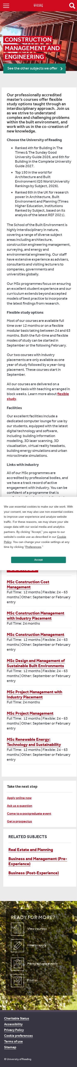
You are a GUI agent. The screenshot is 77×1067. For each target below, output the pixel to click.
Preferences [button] (33, 547)
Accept (38, 559)
